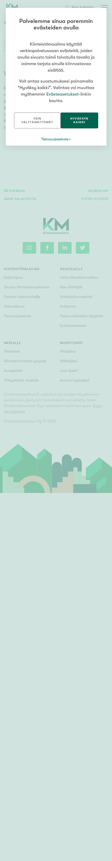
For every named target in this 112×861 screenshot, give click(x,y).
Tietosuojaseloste (55, 139)
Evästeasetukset (62, 94)
